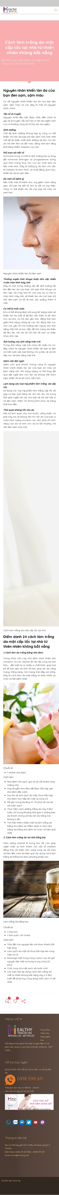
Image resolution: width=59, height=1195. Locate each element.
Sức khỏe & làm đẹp (30, 60)
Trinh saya (10, 60)
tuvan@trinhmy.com (20, 1155)
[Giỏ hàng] (15, 1123)
